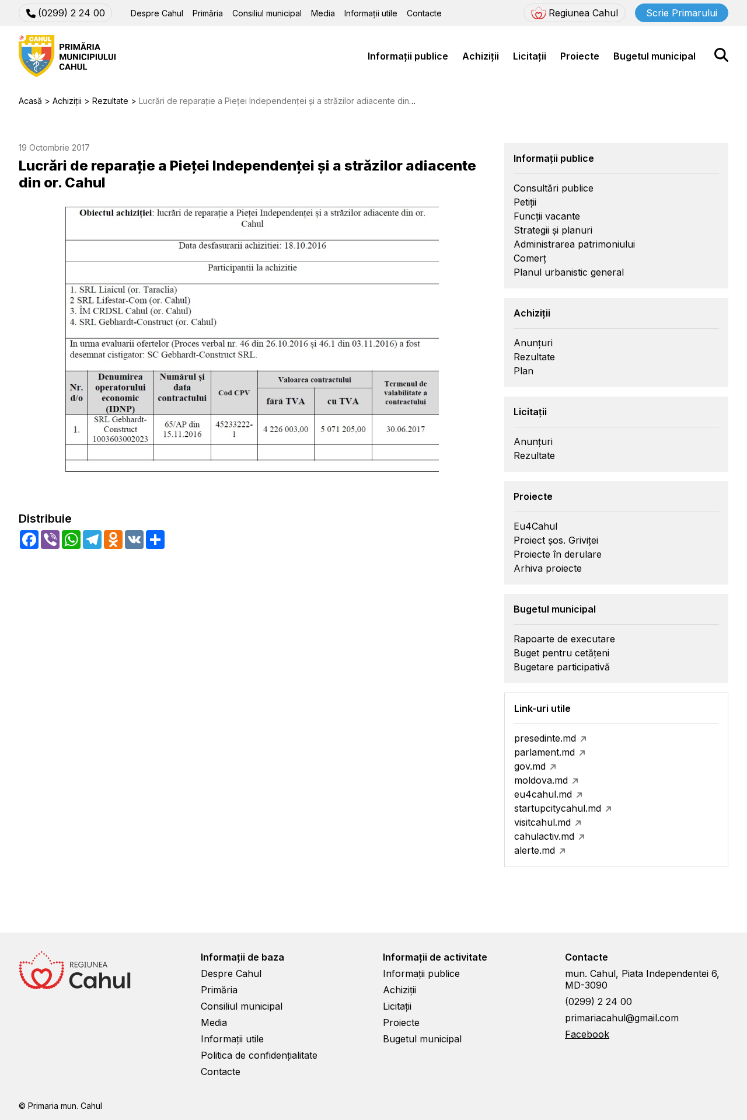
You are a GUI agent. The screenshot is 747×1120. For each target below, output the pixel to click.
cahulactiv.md (544, 836)
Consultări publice (554, 188)
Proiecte (579, 56)
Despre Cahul (157, 13)
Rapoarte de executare (564, 639)
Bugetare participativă (562, 667)
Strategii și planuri (553, 230)
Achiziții (480, 56)
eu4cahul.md (543, 794)
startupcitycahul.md (557, 808)
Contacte (424, 13)
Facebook (587, 1034)
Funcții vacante (547, 216)
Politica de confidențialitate (259, 1055)
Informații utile (370, 13)
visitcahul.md (542, 822)
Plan (523, 371)
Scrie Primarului (681, 13)
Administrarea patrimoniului (574, 244)
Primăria (208, 13)
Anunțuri (533, 343)
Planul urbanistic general (569, 272)
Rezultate (534, 357)
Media (323, 13)
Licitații (529, 56)
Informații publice (408, 56)
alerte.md (534, 850)
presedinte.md (545, 738)
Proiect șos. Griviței (556, 540)
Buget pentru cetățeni (561, 653)
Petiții (525, 202)
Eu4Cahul (535, 526)
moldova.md (541, 780)
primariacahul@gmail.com (622, 1018)
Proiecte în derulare (558, 554)
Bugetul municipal (654, 56)
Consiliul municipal (267, 13)
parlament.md (544, 752)
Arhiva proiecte (548, 568)
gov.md (530, 766)
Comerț (530, 258)
